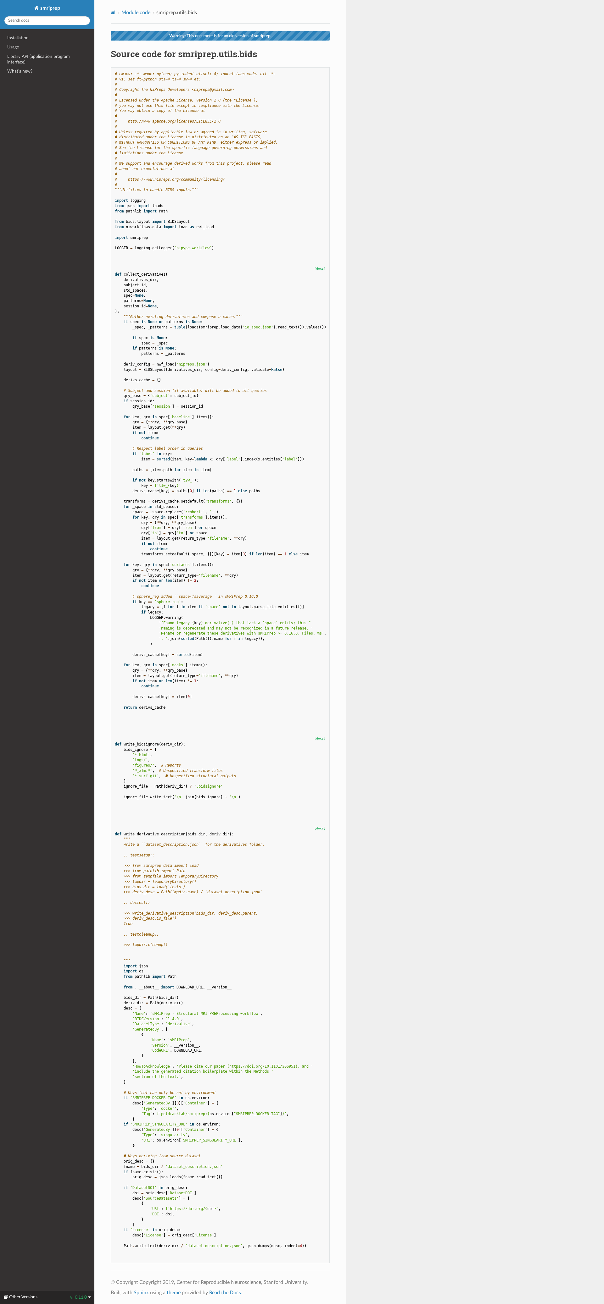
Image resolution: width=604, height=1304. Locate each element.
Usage (13, 47)
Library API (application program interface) (38, 59)
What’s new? (19, 71)
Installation (18, 38)
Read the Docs (225, 1292)
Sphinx (141, 1292)
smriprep (49, 8)
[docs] (320, 268)
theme (174, 1292)
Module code (135, 12)
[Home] (113, 12)
